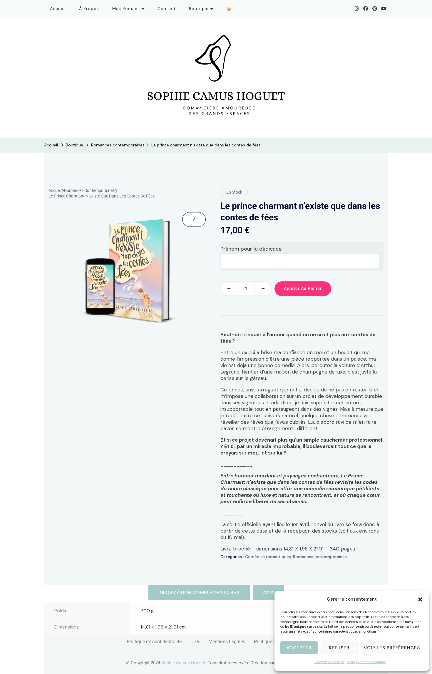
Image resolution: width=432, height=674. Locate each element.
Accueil (58, 8)
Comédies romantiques (268, 556)
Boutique (199, 8)
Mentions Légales (226, 641)
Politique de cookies (329, 662)
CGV (195, 641)
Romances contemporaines (89, 190)
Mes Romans (126, 8)
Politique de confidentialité (366, 662)
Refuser (339, 648)
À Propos (89, 8)
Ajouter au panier (303, 288)
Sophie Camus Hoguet (183, 662)
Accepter (299, 648)
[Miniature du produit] (194, 219)
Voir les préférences (392, 648)
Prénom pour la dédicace (251, 248)
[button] (420, 599)
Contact (167, 8)
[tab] (199, 592)
